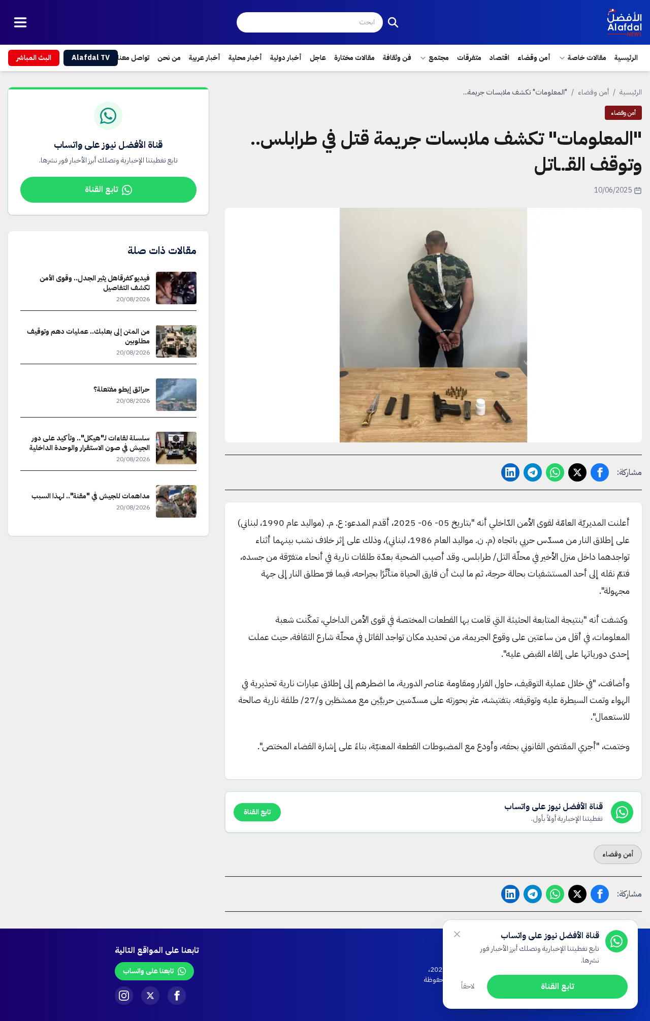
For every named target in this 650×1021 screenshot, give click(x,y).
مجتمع (439, 57)
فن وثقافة (397, 57)
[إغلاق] (457, 934)
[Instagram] (124, 995)
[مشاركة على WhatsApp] (555, 472)
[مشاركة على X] (577, 472)
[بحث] (393, 22)
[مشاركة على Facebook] (600, 472)
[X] (150, 995)
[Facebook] (177, 995)
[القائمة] (20, 22)
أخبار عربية (204, 57)
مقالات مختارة (354, 57)
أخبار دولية (286, 57)
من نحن (169, 57)
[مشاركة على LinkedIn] (510, 472)
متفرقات (469, 57)
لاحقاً (468, 986)
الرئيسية (626, 57)
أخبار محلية (245, 57)
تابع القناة (101, 189)
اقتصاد (499, 57)
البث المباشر (33, 57)
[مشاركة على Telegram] (533, 472)
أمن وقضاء (533, 57)
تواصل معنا (133, 57)
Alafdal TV (91, 57)
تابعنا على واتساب (148, 971)
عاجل (318, 57)
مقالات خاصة (587, 57)
